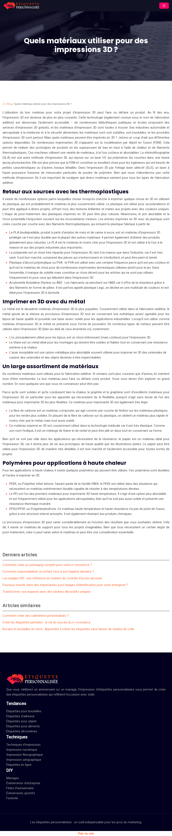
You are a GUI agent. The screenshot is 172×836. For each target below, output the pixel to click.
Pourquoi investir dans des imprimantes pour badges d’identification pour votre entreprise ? (65, 585)
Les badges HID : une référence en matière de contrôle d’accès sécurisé (52, 578)
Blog (9, 104)
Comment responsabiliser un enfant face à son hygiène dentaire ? (48, 571)
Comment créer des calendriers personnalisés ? (36, 616)
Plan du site (86, 833)
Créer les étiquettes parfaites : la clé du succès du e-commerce (46, 622)
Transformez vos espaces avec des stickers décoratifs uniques (47, 591)
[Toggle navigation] (164, 6)
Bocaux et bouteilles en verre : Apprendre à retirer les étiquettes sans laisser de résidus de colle (68, 629)
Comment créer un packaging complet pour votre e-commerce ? (47, 565)
